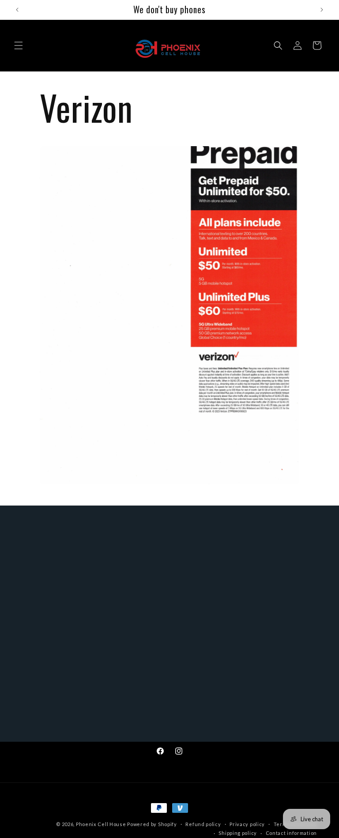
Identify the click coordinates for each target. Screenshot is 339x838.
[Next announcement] (321, 9)
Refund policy (203, 824)
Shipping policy (237, 833)
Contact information (291, 833)
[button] (18, 45)
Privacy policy (247, 824)
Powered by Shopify (152, 824)
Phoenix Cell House (101, 824)
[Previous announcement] (17, 9)
